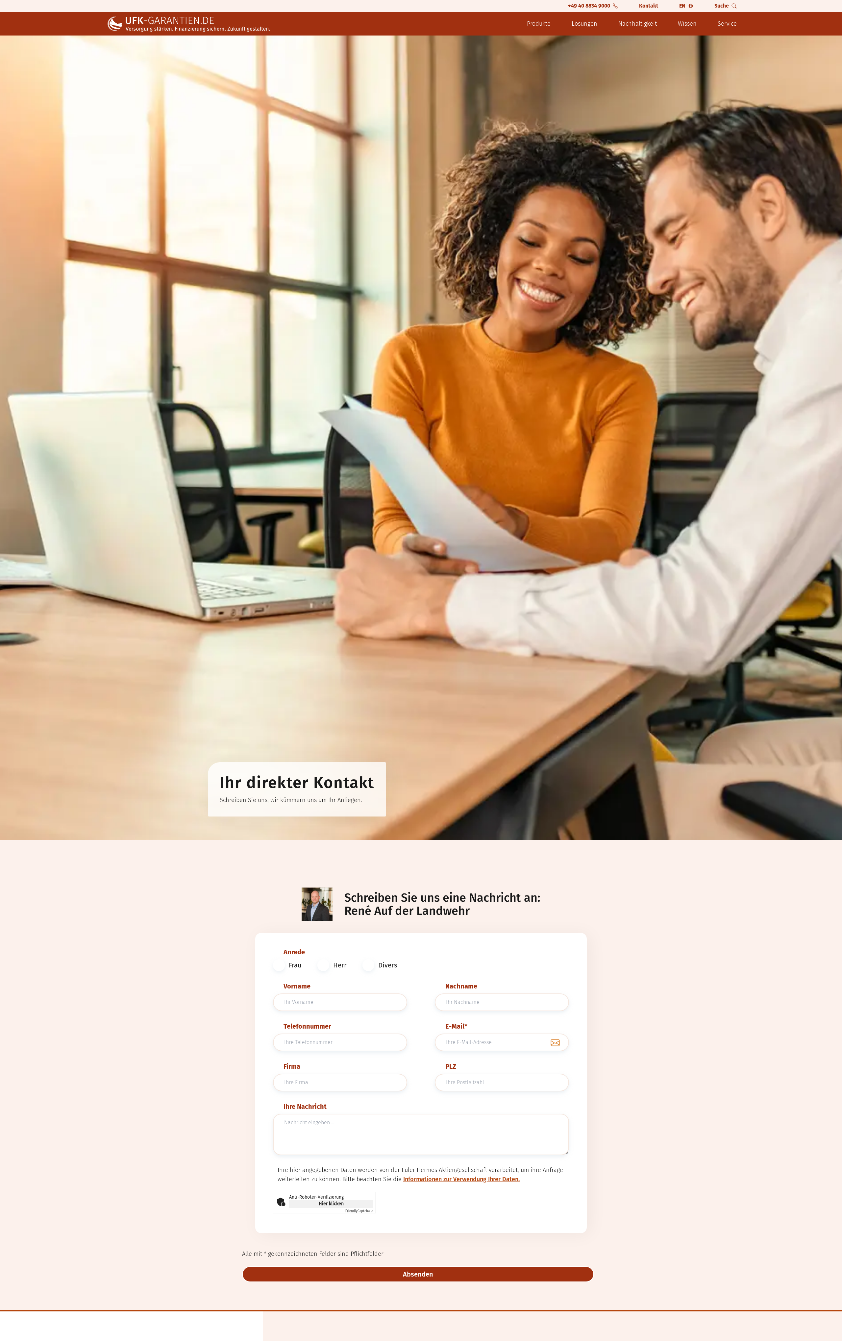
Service (727, 23)
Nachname (461, 986)
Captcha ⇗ (359, 1211)
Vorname (297, 986)
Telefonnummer (307, 1026)
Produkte (539, 23)
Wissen (687, 23)
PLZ (450, 1066)
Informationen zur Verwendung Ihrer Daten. (461, 1179)
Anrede (294, 952)
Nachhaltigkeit (637, 23)
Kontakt (648, 6)
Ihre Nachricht (305, 1106)
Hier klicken (331, 1204)
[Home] (189, 24)
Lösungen (584, 23)
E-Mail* (456, 1026)
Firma (292, 1066)
